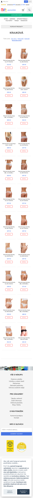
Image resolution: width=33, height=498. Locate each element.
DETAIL (9, 68)
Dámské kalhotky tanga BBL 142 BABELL (9, 116)
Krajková (24, 21)
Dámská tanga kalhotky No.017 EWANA (9, 199)
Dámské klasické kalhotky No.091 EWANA (9, 283)
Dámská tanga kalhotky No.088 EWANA (9, 88)
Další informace (16, 401)
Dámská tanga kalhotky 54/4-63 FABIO (24, 338)
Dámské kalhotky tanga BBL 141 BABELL (9, 172)
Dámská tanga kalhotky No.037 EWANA (24, 199)
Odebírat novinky (16, 434)
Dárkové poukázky (16, 403)
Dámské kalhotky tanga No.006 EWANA (9, 310)
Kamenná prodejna (16, 416)
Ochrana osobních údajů (16, 388)
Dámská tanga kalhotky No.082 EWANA (24, 61)
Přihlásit (5, 1)
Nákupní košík (23, 10)
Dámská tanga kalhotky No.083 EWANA (24, 172)
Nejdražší (27, 39)
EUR (30, 1)
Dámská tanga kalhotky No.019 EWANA (24, 144)
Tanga (16, 21)
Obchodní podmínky (16, 386)
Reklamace (16, 383)
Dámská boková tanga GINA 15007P (24, 88)
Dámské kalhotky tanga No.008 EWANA (24, 255)
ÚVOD (6, 19)
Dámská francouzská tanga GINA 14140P (8, 144)
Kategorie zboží (16, 15)
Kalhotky (9, 21)
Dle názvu (14, 39)
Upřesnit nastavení (9, 491)
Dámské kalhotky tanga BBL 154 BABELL (24, 310)
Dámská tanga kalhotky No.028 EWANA (9, 255)
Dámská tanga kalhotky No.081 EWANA (9, 227)
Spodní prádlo (22, 19)
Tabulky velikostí (16, 398)
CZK (26, 1)
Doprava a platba (16, 379)
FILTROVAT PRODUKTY (16, 26)
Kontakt (16, 418)
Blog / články (16, 405)
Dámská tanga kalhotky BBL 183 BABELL (24, 283)
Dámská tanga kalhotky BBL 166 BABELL (9, 338)
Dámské (12, 19)
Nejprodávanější (17, 40)
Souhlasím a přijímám (23, 491)
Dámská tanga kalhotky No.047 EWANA (24, 227)
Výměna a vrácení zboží (16, 381)
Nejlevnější (21, 39)
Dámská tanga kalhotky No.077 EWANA (9, 61)
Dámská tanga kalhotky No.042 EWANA (24, 116)
